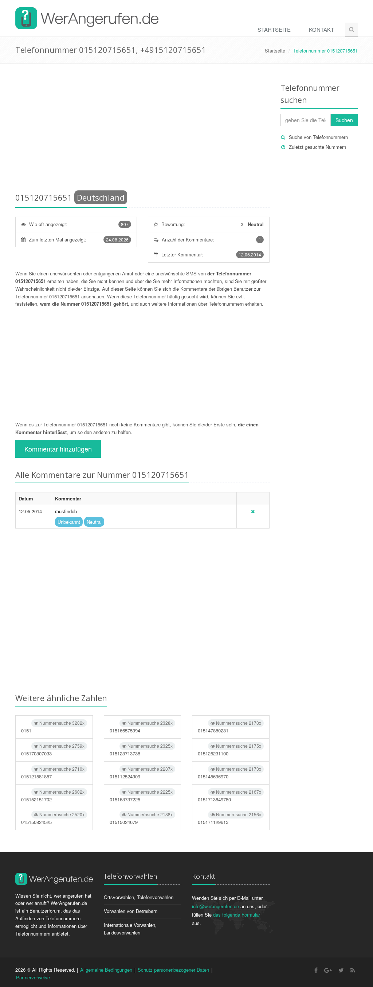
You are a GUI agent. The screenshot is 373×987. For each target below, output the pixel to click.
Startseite (274, 29)
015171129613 (229, 818)
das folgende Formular (236, 914)
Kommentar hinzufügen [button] (58, 448)
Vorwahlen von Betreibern (130, 910)
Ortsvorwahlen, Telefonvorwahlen (138, 897)
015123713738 (141, 750)
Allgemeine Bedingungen (106, 969)
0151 (53, 727)
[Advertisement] (142, 129)
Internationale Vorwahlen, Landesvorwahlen (130, 928)
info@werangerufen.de (215, 906)
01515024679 (141, 818)
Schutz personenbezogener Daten (173, 969)
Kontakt (321, 29)
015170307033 (53, 750)
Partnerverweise (33, 977)
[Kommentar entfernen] (253, 511)
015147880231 (229, 727)
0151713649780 (229, 796)
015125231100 (229, 750)
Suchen (344, 120)
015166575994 (141, 727)
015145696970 (229, 773)
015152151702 (53, 796)
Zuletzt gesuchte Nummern (317, 146)
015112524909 (141, 773)
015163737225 (141, 796)
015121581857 (53, 773)
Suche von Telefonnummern (318, 136)
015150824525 (53, 818)
